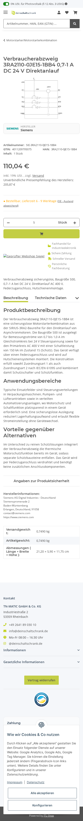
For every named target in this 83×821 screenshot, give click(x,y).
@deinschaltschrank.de (25, 644)
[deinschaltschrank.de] (23, 12)
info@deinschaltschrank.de (28, 631)
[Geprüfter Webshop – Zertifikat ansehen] (23, 256)
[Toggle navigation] (5, 10)
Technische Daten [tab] (50, 298)
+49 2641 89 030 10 (22, 625)
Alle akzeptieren (42, 793)
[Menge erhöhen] (74, 222)
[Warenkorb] (75, 12)
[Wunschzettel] (67, 12)
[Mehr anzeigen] (66, 4)
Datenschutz (35, 782)
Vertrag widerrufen (41, 680)
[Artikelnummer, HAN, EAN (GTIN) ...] (75, 23)
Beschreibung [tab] (15, 298)
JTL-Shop (49, 815)
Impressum (14, 782)
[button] (59, 12)
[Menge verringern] (8, 222)
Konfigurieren (42, 805)
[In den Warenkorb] (6, 53)
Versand (38, 176)
